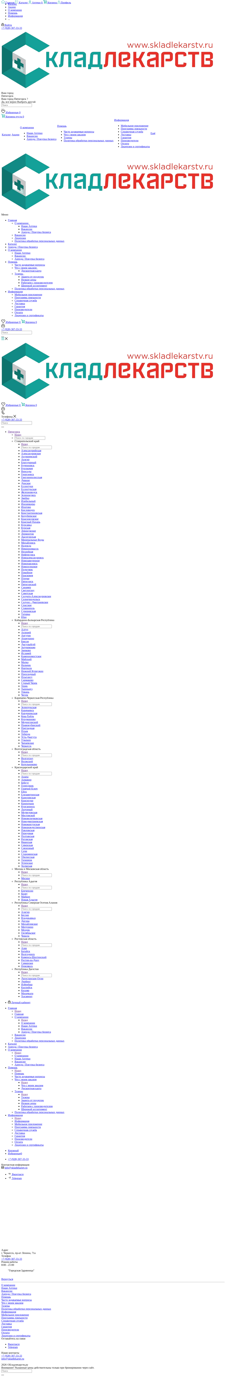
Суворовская (28, 611)
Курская (25, 527)
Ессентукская (28, 489)
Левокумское (28, 530)
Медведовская (29, 812)
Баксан (25, 641)
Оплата (19, 312)
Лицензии (20, 238)
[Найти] (2, 109)
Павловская (27, 830)
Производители (23, 309)
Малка (24, 662)
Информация (15, 291)
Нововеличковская (31, 818)
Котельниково (29, 764)
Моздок (25, 930)
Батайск (25, 951)
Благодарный (28, 462)
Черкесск (26, 746)
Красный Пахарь (30, 522)
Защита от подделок (32, 276)
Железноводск (29, 492)
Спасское (26, 605)
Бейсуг (25, 782)
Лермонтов (27, 533)
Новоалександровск (32, 557)
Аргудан (26, 635)
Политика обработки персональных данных (39, 241)
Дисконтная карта (31, 270)
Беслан (25, 915)
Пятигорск (27, 581)
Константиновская (31, 513)
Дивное (25, 480)
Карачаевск (27, 710)
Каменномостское (31, 656)
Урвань (25, 692)
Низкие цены (28, 279)
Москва (25, 878)
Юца (23, 617)
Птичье (25, 578)
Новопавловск (29, 563)
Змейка (25, 498)
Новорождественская (33, 827)
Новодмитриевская (32, 821)
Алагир (25, 912)
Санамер (26, 587)
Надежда (26, 545)
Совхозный (27, 848)
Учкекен (26, 740)
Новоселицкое (29, 566)
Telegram (17, 1178)
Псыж (24, 731)
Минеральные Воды (32, 539)
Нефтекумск (28, 554)
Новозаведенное (30, 560)
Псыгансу (26, 677)
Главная (12, 220)
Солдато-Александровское (36, 596)
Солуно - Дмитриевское (34, 602)
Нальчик (26, 665)
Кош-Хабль (27, 716)
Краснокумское (30, 519)
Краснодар (27, 800)
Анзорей (26, 632)
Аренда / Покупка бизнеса (36, 232)
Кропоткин (27, 803)
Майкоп (25, 896)
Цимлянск (27, 966)
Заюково (26, 650)
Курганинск (28, 806)
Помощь (12, 261)
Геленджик (27, 785)
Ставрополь (28, 608)
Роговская (27, 839)
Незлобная (27, 551)
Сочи (24, 851)
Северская (27, 845)
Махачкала (27, 993)
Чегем (24, 695)
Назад (18, 434)
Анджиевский (29, 456)
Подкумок (27, 569)
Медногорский (29, 722)
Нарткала (26, 668)
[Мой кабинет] (3, 326)
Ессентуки (27, 486)
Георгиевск (27, 474)
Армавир (26, 779)
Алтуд (24, 629)
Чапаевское (27, 743)
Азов (24, 948)
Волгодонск (28, 954)
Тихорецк (26, 860)
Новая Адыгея (29, 899)
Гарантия (20, 306)
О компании (22, 223)
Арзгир (25, 459)
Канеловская (28, 797)
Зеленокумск (28, 495)
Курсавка (26, 525)
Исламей (26, 653)
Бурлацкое (27, 468)
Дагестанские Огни (32, 978)
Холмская (26, 866)
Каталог (12, 244)
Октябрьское (28, 932)
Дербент (26, 981)
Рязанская (26, 842)
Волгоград (27, 758)
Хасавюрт (26, 996)
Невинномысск (30, 548)
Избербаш (26, 984)
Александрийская (31, 450)
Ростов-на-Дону (30, 960)
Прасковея (27, 575)
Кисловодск (28, 510)
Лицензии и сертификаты (29, 315)
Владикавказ (28, 918)
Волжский (27, 761)
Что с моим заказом (26, 267)
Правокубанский (30, 725)
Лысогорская (28, 536)
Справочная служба (26, 300)
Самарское (27, 963)
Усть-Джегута (29, 737)
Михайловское (29, 924)
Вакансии (26, 229)
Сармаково (27, 680)
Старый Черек (29, 683)
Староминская (29, 854)
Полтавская (27, 836)
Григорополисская (31, 477)
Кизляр (25, 990)
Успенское (27, 863)
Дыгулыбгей (28, 644)
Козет (24, 893)
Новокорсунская (30, 824)
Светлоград (27, 590)
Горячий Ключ (29, 788)
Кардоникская (29, 713)
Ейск (24, 791)
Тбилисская (27, 857)
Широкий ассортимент (34, 285)
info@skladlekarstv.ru (16, 1167)
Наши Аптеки (29, 226)
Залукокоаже (28, 647)
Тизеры (19, 273)
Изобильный (28, 501)
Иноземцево (28, 504)
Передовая (27, 833)
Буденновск (27, 465)
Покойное (26, 572)
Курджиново (28, 719)
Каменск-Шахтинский (33, 957)
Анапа (24, 776)
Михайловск (28, 542)
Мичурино (27, 927)
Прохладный (28, 674)
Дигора (25, 921)
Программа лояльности (28, 297)
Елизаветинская (30, 794)
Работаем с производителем (37, 282)
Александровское (31, 453)
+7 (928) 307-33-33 (11, 28)
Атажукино (27, 638)
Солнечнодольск (30, 599)
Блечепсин (27, 890)
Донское (26, 483)
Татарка (25, 614)
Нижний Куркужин (32, 671)
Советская (27, 593)
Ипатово (26, 507)
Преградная (27, 728)
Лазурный (27, 809)
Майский (26, 659)
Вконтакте (18, 1174)
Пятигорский (28, 584)
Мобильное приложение (28, 294)
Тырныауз (26, 689)
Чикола (25, 935)
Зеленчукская (28, 707)
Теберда (25, 734)
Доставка (20, 303)
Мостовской (28, 815)
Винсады (26, 471)
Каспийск (26, 987)
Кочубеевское (29, 516)
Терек (24, 686)
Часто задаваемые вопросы (30, 264)
